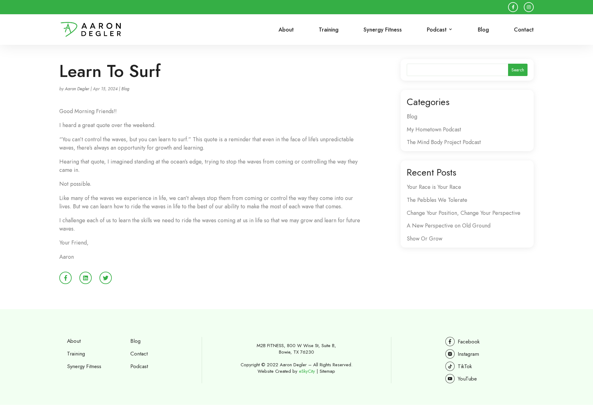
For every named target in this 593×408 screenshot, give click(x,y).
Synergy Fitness (383, 30)
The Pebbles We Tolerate (437, 200)
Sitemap (327, 371)
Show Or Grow (424, 239)
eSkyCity (307, 371)
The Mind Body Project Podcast (444, 142)
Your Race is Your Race (434, 187)
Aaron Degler (77, 89)
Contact (524, 30)
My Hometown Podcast (434, 129)
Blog (483, 30)
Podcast (139, 366)
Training (329, 30)
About (286, 30)
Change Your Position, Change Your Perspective (463, 213)
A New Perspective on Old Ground (448, 226)
